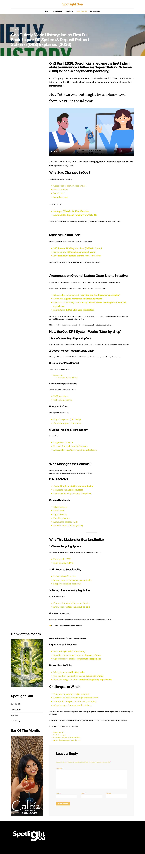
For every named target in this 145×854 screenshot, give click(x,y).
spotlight (23, 50)
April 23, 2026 (15, 50)
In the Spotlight (82, 11)
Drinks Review (57, 11)
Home (47, 11)
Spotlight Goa (72, 4)
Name (58, 793)
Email (83, 793)
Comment (59, 768)
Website (108, 793)
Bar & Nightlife (95, 11)
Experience (69, 11)
